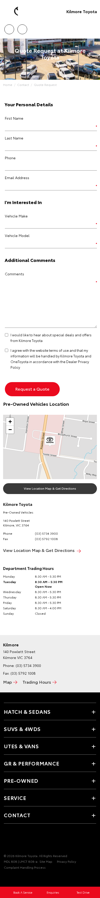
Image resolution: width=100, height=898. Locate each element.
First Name (14, 118)
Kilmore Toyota (81, 11)
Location (22, 27)
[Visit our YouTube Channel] (15, 840)
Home (7, 84)
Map (7, 682)
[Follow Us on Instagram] (24, 840)
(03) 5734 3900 (46, 533)
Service (15, 797)
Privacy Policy (66, 861)
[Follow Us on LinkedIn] (33, 840)
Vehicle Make (16, 215)
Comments (14, 273)
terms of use (59, 350)
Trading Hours (37, 682)
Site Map (45, 861)
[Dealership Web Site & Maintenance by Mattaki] (14, 878)
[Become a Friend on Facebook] (7, 840)
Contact (23, 84)
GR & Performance (31, 763)
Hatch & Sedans (27, 711)
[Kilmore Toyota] (11, 11)
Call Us (9, 27)
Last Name (14, 137)
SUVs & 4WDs (22, 728)
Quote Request (45, 84)
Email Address (17, 177)
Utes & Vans (21, 746)
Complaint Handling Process (25, 867)
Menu (93, 27)
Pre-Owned (21, 780)
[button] (50, 441)
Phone (10, 157)
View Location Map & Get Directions (50, 488)
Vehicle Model (17, 235)
